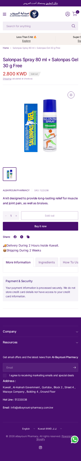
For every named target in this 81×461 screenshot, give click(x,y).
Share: (6, 237)
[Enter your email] (74, 367)
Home (6, 48)
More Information (18, 262)
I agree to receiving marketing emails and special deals (41, 375)
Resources (10, 342)
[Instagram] (40, 448)
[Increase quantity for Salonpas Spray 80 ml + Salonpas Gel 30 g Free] (16, 215)
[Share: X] (21, 236)
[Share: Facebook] (15, 236)
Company (9, 331)
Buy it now (40, 226)
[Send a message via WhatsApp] (74, 439)
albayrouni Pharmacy (16, 190)
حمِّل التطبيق (52, 3)
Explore (26, 40)
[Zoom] (71, 95)
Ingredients (47, 262)
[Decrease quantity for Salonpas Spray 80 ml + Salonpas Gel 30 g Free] (6, 215)
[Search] (73, 26)
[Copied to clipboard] (28, 236)
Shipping (7, 78)
